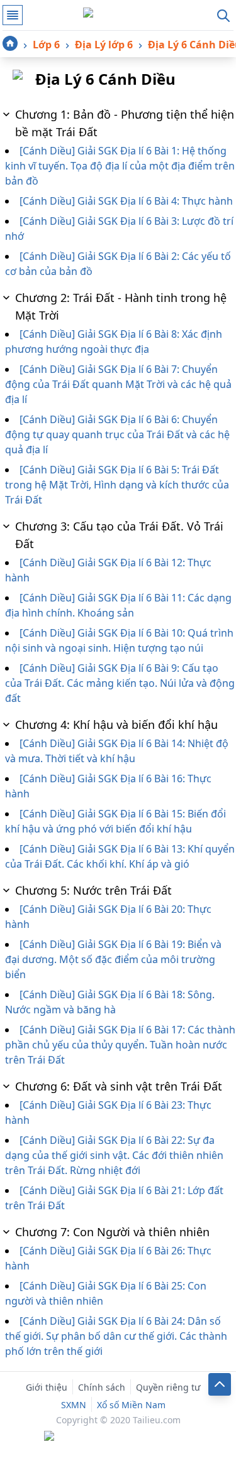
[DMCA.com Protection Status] (118, 1437)
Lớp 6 (46, 44)
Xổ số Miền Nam (131, 1405)
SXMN (73, 1405)
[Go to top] (219, 1384)
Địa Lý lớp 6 (104, 44)
